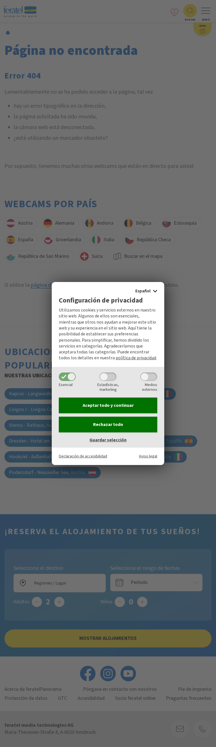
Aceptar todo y (108, 405)
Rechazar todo (108, 424)
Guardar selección (108, 440)
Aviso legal (148, 456)
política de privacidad (136, 358)
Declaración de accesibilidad (83, 456)
